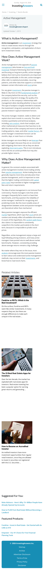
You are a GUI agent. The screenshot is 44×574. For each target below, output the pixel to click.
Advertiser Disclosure (22, 554)
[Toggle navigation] (4, 5)
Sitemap (22, 547)
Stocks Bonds (23, 12)
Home (4, 12)
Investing (12, 12)
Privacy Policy (22, 562)
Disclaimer (22, 565)
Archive (22, 551)
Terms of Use (22, 558)
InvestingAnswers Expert (18, 27)
